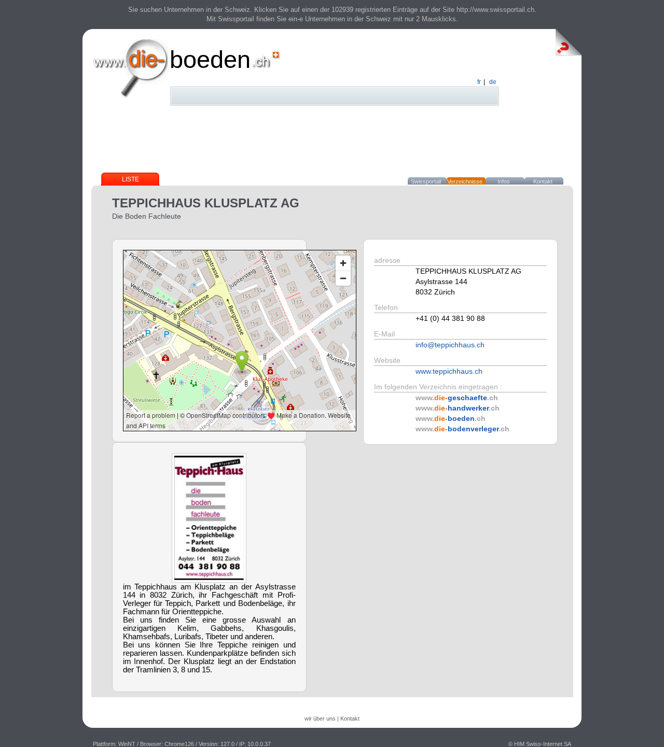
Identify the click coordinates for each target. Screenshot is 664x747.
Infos (503, 181)
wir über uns (320, 718)
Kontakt (542, 181)
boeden (210, 59)
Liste (130, 179)
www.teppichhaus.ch (449, 371)
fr (479, 82)
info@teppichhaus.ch (450, 345)
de (492, 82)
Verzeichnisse (464, 181)
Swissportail (426, 181)
